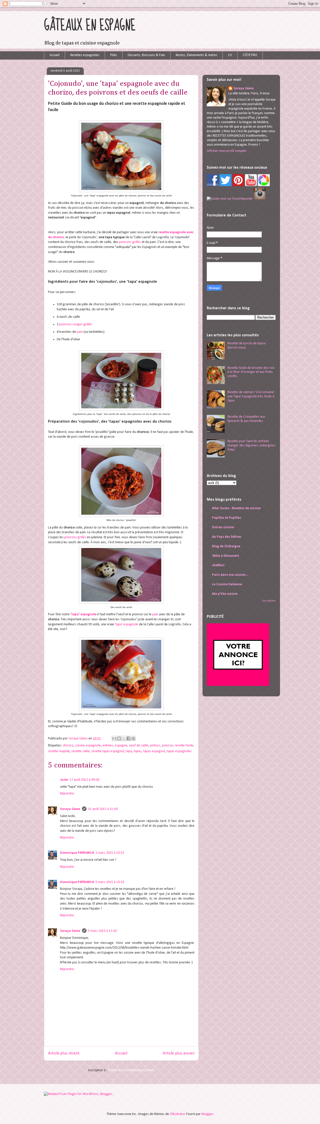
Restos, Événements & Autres (196, 55)
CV (230, 55)
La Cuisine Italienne (227, 584)
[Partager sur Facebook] (128, 738)
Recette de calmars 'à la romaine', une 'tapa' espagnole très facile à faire (252, 396)
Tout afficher (269, 601)
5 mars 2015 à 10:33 (110, 882)
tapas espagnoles (179, 751)
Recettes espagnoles (85, 55)
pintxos (155, 745)
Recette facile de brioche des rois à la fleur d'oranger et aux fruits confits (251, 372)
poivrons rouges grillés (75, 324)
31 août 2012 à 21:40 (103, 809)
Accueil (55, 55)
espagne (121, 745)
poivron (167, 745)
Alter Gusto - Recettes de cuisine (236, 508)
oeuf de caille (138, 745)
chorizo (68, 745)
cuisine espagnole (88, 745)
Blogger (207, 1114)
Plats (113, 55)
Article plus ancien (178, 1053)
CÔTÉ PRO (250, 55)
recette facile (184, 745)
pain (80, 332)
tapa (129, 751)
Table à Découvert (225, 556)
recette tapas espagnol (108, 751)
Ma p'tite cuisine (225, 594)
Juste (64, 780)
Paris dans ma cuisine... (230, 575)
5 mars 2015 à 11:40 (102, 931)
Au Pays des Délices (227, 537)
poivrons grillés (130, 242)
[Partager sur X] (123, 738)
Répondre (67, 793)
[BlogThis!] (119, 738)
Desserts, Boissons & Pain (146, 55)
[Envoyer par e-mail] (114, 738)
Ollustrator (177, 1114)
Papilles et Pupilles (226, 518)
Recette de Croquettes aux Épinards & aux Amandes (246, 419)
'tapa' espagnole (83, 614)
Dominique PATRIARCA (77, 853)
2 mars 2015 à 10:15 (110, 853)
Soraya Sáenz (78, 738)
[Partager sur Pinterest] (133, 738)
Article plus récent (64, 1053)
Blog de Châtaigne (226, 546)
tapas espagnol (154, 751)
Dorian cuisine (223, 527)
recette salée (81, 751)
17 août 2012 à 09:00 (84, 780)
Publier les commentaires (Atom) (131, 1070)
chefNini (218, 565)
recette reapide (59, 751)
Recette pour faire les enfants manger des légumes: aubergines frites (252, 445)
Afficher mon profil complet (226, 151)
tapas (138, 751)
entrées (107, 745)
